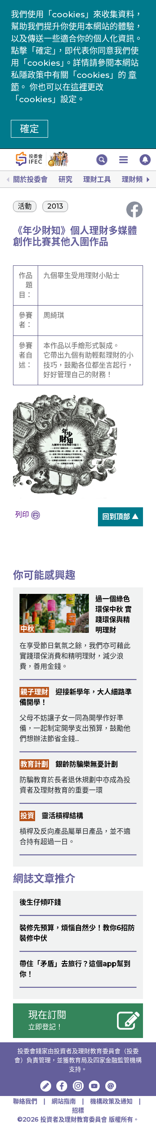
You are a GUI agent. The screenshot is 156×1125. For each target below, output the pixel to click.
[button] (102, 160)
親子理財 (34, 692)
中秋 (27, 629)
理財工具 (97, 179)
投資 (27, 816)
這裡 (79, 87)
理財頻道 (136, 179)
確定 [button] (29, 129)
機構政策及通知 (112, 1101)
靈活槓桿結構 (62, 816)
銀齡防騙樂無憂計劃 (86, 764)
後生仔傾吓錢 (40, 902)
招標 (78, 1110)
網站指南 (64, 1101)
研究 (65, 179)
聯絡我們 (25, 1101)
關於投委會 (30, 179)
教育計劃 (34, 764)
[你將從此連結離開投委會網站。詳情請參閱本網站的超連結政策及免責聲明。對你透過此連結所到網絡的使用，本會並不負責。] (62, 1086)
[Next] (147, 179)
